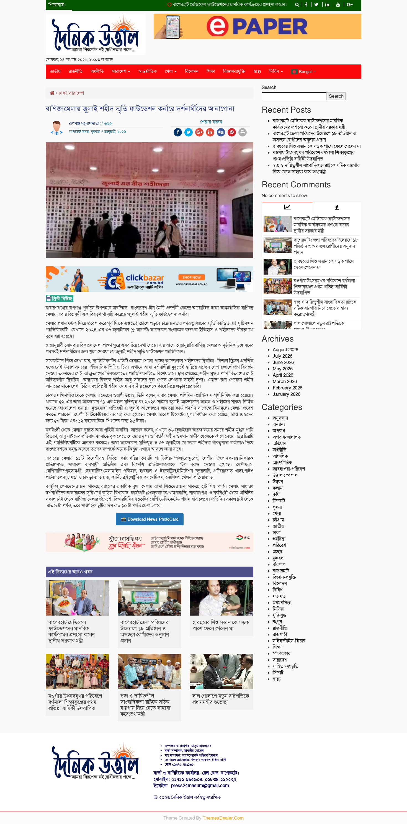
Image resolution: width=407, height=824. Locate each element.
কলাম (278, 488)
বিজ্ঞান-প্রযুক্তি (234, 71)
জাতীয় (55, 71)
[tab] (287, 207)
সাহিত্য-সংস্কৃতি (285, 666)
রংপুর (277, 622)
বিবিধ (274, 71)
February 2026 (287, 388)
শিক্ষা (211, 71)
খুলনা (277, 507)
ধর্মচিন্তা (279, 539)
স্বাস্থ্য (257, 71)
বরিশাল (279, 564)
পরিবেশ (279, 545)
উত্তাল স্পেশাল (285, 475)
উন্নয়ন (278, 482)
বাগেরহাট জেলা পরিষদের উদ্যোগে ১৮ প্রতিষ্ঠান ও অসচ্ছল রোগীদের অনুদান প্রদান (144, 631)
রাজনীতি (76, 71)
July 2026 (282, 356)
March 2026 (285, 381)
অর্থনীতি (97, 71)
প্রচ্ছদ (277, 552)
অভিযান (279, 443)
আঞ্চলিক (280, 456)
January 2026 (286, 394)
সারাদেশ (119, 71)
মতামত (279, 596)
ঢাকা (63, 93)
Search (269, 87)
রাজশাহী (280, 634)
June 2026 (283, 362)
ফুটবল (278, 558)
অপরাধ (279, 431)
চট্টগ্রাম (278, 520)
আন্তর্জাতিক (147, 71)
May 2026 (283, 369)
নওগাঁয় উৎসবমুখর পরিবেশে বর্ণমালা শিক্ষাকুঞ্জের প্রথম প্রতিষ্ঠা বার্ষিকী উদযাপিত (75, 702)
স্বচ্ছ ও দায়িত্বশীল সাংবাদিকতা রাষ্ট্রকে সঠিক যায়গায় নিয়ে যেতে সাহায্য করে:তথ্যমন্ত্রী (145, 705)
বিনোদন (191, 71)
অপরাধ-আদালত (287, 437)
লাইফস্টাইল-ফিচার (289, 641)
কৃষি (276, 494)
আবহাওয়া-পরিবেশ (289, 469)
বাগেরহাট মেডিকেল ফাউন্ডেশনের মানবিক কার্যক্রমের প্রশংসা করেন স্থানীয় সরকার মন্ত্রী (230, 4)
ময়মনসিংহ (282, 603)
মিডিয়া (278, 609)
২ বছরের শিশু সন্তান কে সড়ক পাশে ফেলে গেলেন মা (220, 625)
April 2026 (283, 375)
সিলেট (278, 673)
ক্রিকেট (279, 501)
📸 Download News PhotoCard (149, 519)
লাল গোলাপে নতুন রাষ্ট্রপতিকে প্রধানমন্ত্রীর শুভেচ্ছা (220, 699)
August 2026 (285, 350)
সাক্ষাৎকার (281, 653)
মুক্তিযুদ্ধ (279, 615)
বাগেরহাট (281, 571)
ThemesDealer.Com (223, 818)
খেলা (169, 71)
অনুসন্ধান (280, 418)
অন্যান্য (279, 424)
